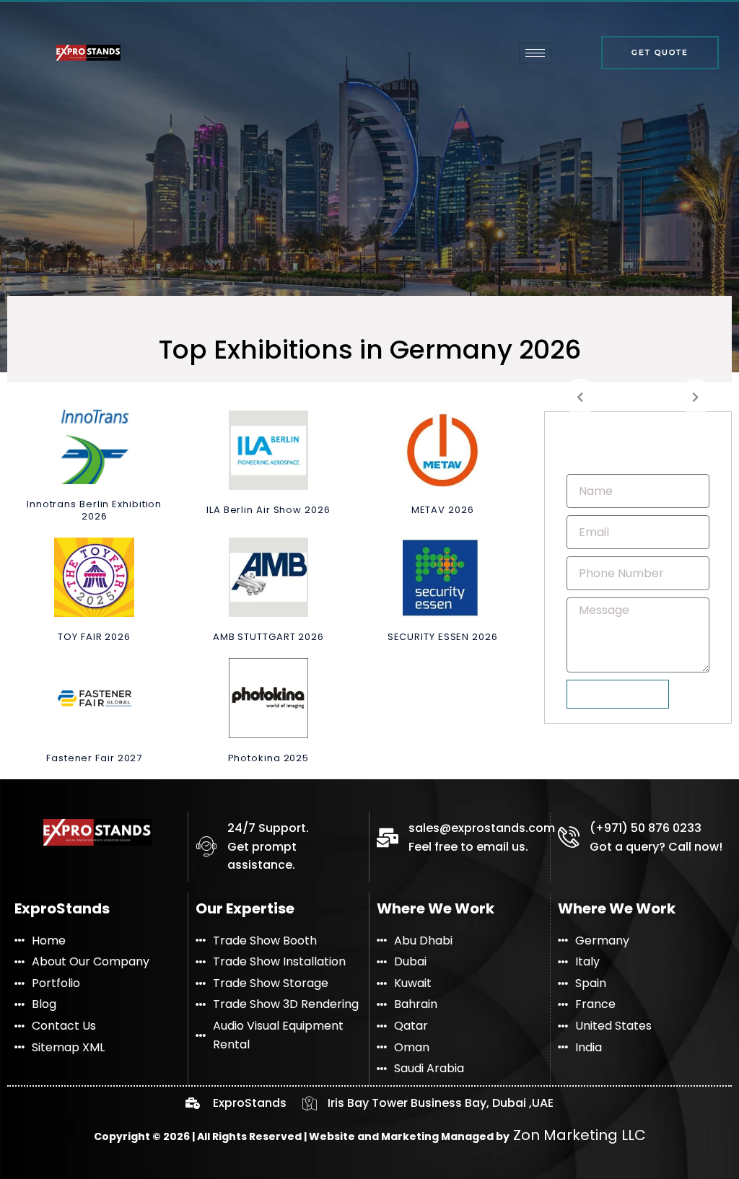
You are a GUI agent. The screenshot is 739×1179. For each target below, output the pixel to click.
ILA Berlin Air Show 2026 (268, 510)
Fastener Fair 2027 (94, 758)
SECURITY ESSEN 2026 (443, 637)
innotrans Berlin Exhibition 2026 (94, 510)
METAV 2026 (442, 510)
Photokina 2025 (269, 758)
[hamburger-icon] (535, 53)
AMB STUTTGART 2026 (268, 637)
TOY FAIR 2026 (94, 637)
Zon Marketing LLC (578, 1135)
